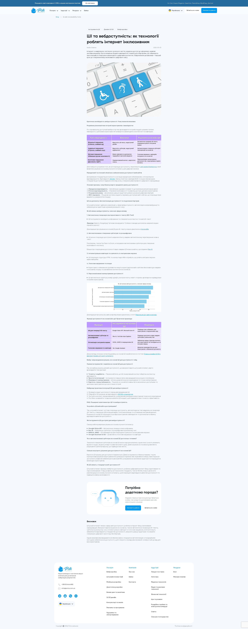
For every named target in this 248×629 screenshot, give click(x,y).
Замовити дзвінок (209, 10)
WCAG (112, 179)
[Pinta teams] (65, 596)
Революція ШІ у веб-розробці (146, 315)
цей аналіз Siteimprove (148, 167)
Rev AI (150, 249)
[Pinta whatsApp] (76, 596)
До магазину (90, 3)
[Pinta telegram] (59, 596)
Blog (57, 17)
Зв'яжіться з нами (192, 10)
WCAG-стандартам (125, 394)
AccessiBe (145, 229)
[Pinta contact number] (70, 596)
